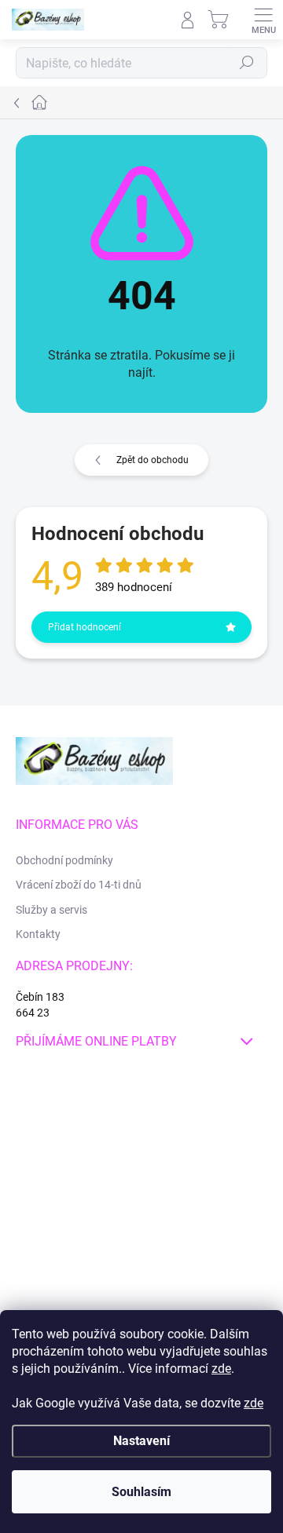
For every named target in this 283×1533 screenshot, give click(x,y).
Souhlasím (141, 1491)
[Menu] (263, 19)
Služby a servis (51, 909)
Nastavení (141, 1440)
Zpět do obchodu (152, 459)
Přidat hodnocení (84, 627)
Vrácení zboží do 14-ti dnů (79, 884)
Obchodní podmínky (64, 860)
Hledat (247, 62)
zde (221, 1368)
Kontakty (38, 934)
